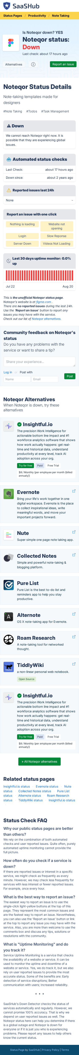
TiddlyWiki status (30, 800)
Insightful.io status (16, 786)
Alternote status (29, 795)
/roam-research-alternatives (24, 633)
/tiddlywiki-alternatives (20, 660)
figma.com (43, 302)
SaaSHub (34, 1049)
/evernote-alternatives (19, 487)
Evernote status (47, 786)
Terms (65, 1049)
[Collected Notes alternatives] (9, 558)
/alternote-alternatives (19, 610)
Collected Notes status (34, 791)
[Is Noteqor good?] (33, 64)
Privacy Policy (50, 1049)
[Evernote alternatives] (9, 494)
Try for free (25, 465)
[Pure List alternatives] (9, 585)
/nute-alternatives (16, 528)
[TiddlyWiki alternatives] (9, 667)
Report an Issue (63, 64)
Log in (8, 372)
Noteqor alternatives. (46, 318)
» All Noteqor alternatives (39, 761)
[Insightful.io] (9, 426)
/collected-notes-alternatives (24, 551)
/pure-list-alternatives (19, 579)
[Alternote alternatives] (9, 617)
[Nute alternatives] (9, 535)
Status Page (17, 1049)
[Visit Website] (73, 491)
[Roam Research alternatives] (9, 640)
